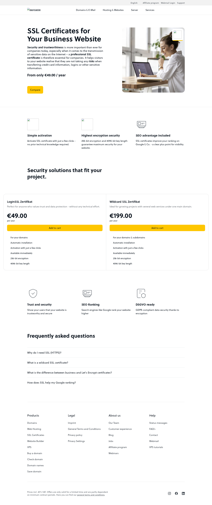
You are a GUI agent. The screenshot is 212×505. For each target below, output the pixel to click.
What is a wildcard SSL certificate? (47, 362)
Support (181, 2)
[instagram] (169, 493)
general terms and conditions (91, 494)
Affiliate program (151, 2)
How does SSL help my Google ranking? (51, 382)
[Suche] (177, 10)
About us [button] (115, 415)
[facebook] (176, 493)
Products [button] (33, 415)
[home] (40, 10)
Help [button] (152, 415)
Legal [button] (71, 415)
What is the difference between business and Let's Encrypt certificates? (69, 372)
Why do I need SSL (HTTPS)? (44, 352)
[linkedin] (183, 493)
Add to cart (55, 228)
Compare (35, 89)
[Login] (182, 10)
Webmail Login (168, 2)
